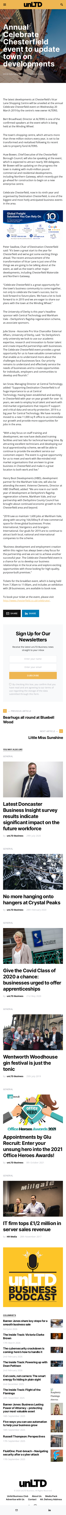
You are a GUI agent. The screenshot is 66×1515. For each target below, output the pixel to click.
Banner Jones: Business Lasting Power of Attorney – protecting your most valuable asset (23, 1408)
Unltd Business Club (17, 1496)
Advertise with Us (15, 1499)
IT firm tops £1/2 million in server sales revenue (32, 1226)
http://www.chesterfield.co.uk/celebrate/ (26, 600)
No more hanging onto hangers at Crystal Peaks (31, 899)
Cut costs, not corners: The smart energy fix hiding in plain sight (24, 1377)
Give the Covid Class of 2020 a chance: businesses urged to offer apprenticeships (32, 980)
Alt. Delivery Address (51, 1499)
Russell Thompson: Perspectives (24, 1436)
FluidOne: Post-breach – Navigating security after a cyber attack (25, 1453)
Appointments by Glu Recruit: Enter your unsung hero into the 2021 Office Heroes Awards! (32, 1146)
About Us (37, 1496)
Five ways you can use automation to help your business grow (25, 1423)
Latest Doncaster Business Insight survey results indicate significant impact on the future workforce (31, 816)
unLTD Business (15, 835)
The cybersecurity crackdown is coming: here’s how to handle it (23, 1350)
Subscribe (33, 675)
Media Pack (51, 1496)
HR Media (12, 1236)
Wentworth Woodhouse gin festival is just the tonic (30, 1063)
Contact (32, 1499)
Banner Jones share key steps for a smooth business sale (25, 1322)
